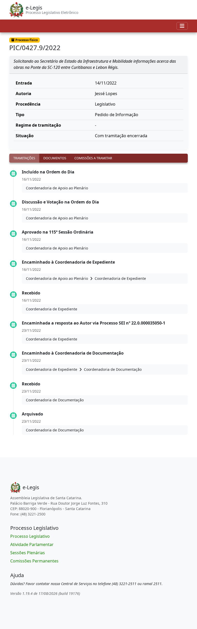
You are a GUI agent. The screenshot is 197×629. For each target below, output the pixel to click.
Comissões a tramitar (93, 158)
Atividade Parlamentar (32, 544)
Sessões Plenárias (27, 553)
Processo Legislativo (30, 536)
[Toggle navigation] (182, 26)
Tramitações (24, 158)
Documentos (54, 158)
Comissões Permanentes (34, 561)
